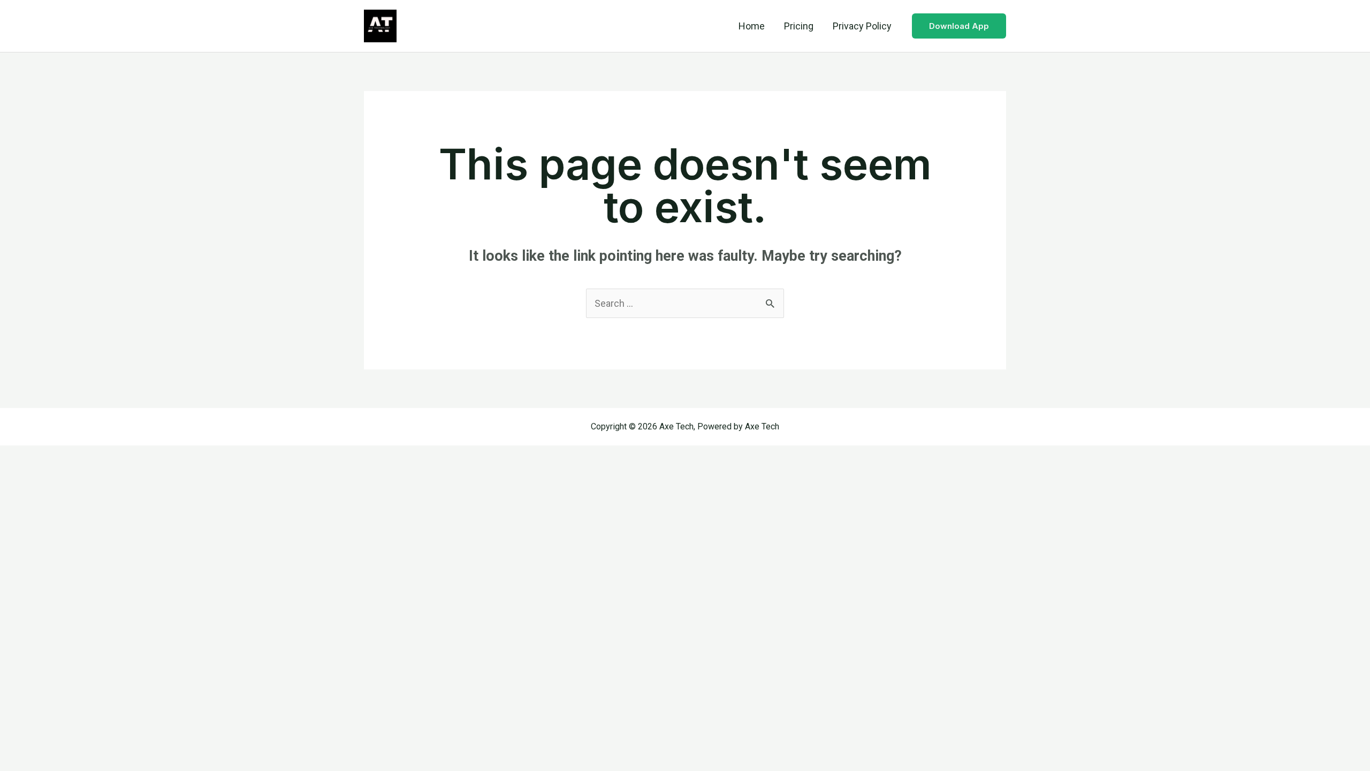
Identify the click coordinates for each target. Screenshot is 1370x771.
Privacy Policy (862, 26)
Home (752, 26)
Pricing (798, 26)
